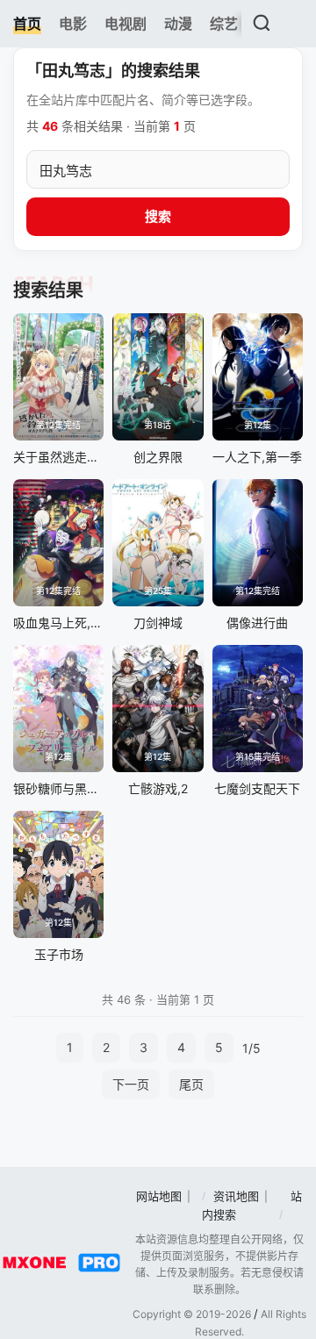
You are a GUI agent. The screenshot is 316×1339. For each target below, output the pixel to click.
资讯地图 (236, 1196)
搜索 (158, 216)
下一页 (130, 1084)
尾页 (191, 1084)
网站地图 (159, 1196)
